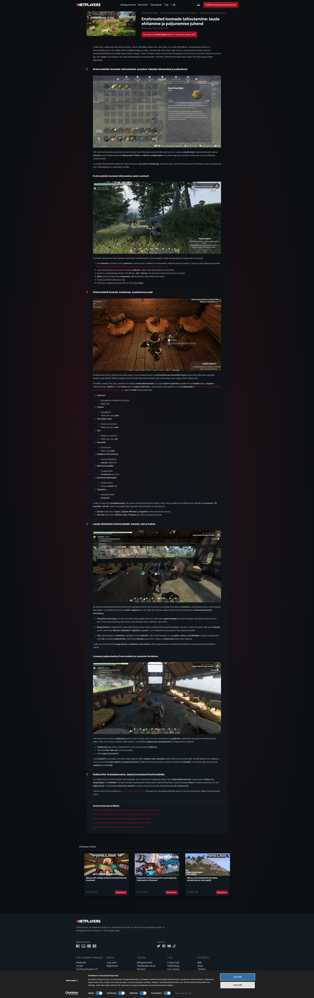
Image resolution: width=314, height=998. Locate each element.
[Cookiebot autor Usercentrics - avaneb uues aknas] (72, 993)
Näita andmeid (181, 993)
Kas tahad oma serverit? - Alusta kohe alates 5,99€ (169, 35)
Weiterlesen (121, 892)
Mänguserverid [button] (128, 4)
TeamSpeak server (146, 966)
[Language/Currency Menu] (198, 4)
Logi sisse (111, 962)
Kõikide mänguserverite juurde (220, 4)
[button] (173, 4)
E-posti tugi (173, 962)
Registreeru (112, 966)
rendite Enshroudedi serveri (133, 791)
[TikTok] (175, 946)
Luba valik (237, 985)
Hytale (79, 966)
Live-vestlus (173, 969)
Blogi (200, 966)
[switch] (121, 993)
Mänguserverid (144, 962)
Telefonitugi (173, 966)
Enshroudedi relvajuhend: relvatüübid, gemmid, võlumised (117, 827)
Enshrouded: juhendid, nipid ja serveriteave (178, 13)
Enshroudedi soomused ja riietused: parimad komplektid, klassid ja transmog (125, 814)
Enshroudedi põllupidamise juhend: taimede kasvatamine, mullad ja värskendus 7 (132, 267)
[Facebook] (164, 946)
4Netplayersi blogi (150, 13)
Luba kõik (237, 977)
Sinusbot (141, 969)
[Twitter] (159, 946)
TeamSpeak (156, 4)
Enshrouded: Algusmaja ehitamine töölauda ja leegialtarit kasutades (122, 818)
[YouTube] (170, 946)
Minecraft (143, 4)
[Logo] (88, 4)
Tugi (166, 4)
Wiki (199, 962)
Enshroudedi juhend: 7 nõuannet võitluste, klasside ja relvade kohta (122, 823)
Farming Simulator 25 (87, 969)
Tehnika (201, 969)
